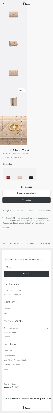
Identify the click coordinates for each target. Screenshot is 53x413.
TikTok (6, 399)
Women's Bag (31, 243)
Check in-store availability (26, 193)
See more (6, 227)
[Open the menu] (4, 4)
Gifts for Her (7, 243)
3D (22, 90)
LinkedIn (49, 399)
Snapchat (41, 399)
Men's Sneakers (45, 243)
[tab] (6, 211)
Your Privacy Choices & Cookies (16, 360)
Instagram (14, 399)
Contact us (26, 200)
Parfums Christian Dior (12, 294)
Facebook (25, 399)
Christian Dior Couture (12, 290)
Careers (7, 337)
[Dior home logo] (26, 3)
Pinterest (33, 399)
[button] (13, 14)
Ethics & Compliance (12, 332)
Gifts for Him (19, 243)
